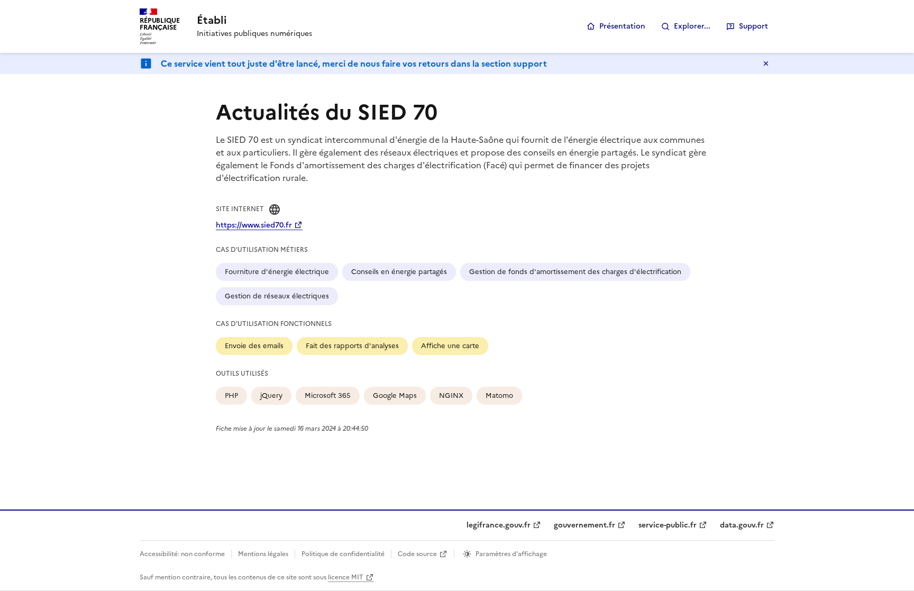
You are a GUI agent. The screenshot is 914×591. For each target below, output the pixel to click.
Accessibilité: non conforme (182, 554)
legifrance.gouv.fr (499, 525)
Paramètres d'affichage (511, 554)
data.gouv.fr (742, 525)
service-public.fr (667, 525)
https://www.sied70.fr (254, 225)
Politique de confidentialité (343, 554)
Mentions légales (263, 554)
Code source (417, 554)
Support (753, 26)
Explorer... (692, 26)
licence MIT (345, 577)
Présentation (622, 26)
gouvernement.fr (584, 525)
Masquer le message (765, 63)
